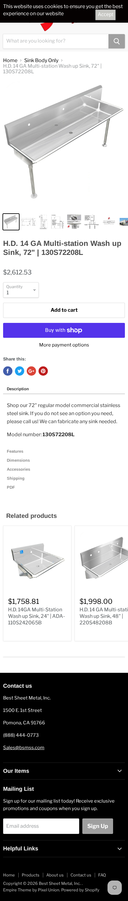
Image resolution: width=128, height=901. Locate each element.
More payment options (64, 345)
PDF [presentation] (11, 487)
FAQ (102, 874)
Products (30, 874)
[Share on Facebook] (7, 371)
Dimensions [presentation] (19, 460)
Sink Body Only (41, 60)
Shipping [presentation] (16, 478)
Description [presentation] (18, 389)
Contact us (81, 874)
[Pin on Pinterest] (43, 371)
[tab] (64, 389)
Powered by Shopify (80, 889)
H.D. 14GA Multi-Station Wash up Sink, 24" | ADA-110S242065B (36, 616)
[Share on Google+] (31, 371)
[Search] (116, 41)
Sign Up (97, 826)
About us (55, 874)
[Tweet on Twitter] (19, 371)
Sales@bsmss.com (23, 747)
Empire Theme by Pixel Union (31, 889)
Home (10, 60)
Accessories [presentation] (20, 469)
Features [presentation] (16, 451)
